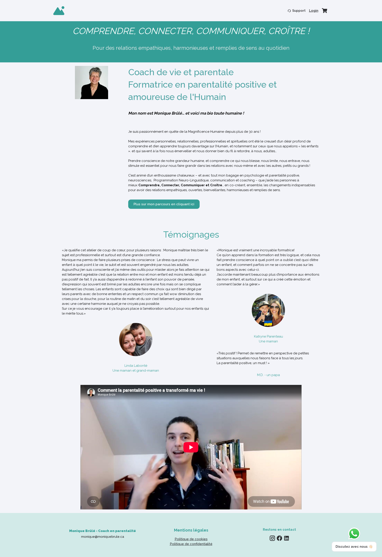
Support (299, 11)
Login (313, 11)
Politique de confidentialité (191, 544)
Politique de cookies (191, 539)
